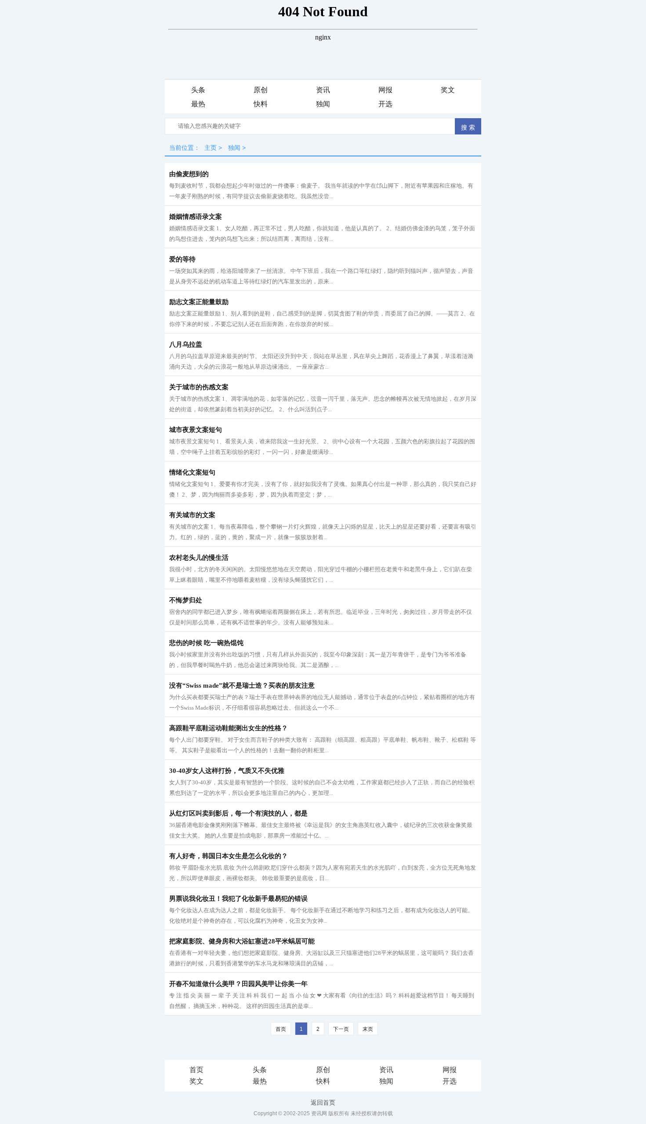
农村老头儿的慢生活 (199, 557)
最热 (260, 1081)
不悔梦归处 (185, 600)
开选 (450, 1081)
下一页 (341, 1029)
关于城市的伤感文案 (199, 387)
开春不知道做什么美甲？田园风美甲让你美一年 (238, 983)
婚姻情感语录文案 (195, 216)
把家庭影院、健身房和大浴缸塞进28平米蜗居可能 (242, 941)
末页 (368, 1029)
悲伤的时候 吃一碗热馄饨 (206, 642)
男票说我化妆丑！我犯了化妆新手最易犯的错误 (238, 898)
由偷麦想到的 (189, 174)
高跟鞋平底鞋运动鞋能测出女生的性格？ (228, 728)
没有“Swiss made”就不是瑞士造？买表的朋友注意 (242, 685)
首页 (196, 1069)
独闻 (386, 1081)
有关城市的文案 (192, 514)
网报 (450, 1069)
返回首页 (323, 1102)
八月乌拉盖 (185, 344)
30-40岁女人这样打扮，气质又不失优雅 (226, 770)
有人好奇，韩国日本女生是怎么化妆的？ (228, 855)
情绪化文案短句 (192, 472)
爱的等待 (182, 259)
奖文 (196, 1081)
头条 (260, 1069)
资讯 (386, 1069)
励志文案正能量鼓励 (199, 301)
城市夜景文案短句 (195, 429)
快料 (323, 1081)
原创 (323, 1069)
